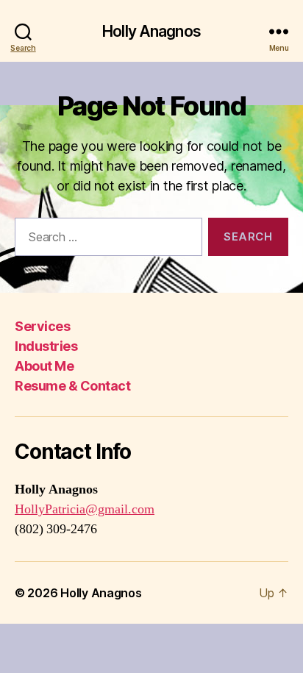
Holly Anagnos (151, 31)
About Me (44, 366)
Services (42, 326)
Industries (46, 346)
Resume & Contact (72, 386)
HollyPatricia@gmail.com (84, 509)
